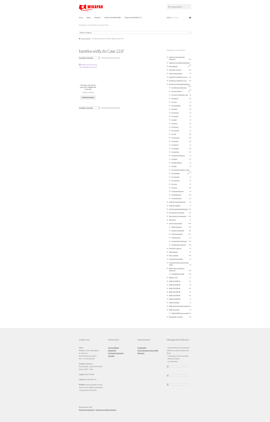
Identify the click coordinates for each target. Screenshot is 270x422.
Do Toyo (174, 184)
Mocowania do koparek (176, 213)
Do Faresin (174, 116)
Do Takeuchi (175, 181)
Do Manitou (175, 152)
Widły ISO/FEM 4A (174, 295)
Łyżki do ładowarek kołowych (178, 209)
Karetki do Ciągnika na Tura (178, 77)
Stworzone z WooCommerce (106, 410)
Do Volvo (174, 188)
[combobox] (135, 32)
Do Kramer (174, 141)
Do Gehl (174, 120)
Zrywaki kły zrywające (178, 245)
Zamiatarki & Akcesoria (179, 241)
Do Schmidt (175, 177)
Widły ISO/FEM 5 (174, 302)
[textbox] (135, 32)
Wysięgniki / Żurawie (176, 317)
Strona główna (86, 39)
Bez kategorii (173, 66)
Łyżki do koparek (176, 234)
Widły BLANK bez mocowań (180, 313)
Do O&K (174, 166)
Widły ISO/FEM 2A (174, 281)
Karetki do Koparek (177, 231)
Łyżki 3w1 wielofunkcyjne (177, 202)
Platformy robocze (175, 248)
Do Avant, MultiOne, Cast (179, 95)
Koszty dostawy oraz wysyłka (147, 350)
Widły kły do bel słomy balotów (179, 306)
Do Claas (174, 109)
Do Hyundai (175, 130)
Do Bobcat (174, 98)
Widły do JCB (173, 277)
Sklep (89, 17)
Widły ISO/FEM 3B (174, 292)
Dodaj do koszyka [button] (88, 97)
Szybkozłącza (175, 238)
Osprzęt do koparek (175, 223)
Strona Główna (113, 348)
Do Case (174, 102)
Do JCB (173, 134)
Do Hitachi (174, 127)
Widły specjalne (174, 310)
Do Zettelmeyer (176, 198)
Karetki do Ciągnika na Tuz (178, 81)
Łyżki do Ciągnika (174, 206)
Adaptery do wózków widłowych (179, 63)
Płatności (140, 353)
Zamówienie (141, 348)
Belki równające (176, 227)
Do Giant (174, 123)
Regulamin (112, 350)
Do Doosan (175, 113)
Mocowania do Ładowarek (177, 216)
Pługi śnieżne (173, 252)
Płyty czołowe (173, 255)
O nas (81, 17)
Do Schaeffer (175, 173)
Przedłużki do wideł (177, 274)
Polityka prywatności (86, 410)
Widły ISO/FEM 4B (174, 299)
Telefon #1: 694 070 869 (112, 17)
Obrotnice (172, 220)
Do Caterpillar (176, 106)
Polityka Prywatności (116, 353)
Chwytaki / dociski (175, 70)
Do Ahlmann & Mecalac (179, 88)
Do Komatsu (175, 138)
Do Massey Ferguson (178, 155)
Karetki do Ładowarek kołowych (179, 84)
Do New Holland (176, 163)
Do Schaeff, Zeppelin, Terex (180, 170)
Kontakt (97, 17)
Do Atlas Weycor (176, 91)
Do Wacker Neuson (177, 191)
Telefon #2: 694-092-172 (133, 17)
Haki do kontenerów (175, 73)
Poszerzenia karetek (175, 259)
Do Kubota (174, 145)
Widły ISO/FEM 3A (174, 288)
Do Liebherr (175, 148)
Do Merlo (174, 159)
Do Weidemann (176, 195)
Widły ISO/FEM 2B (174, 285)
